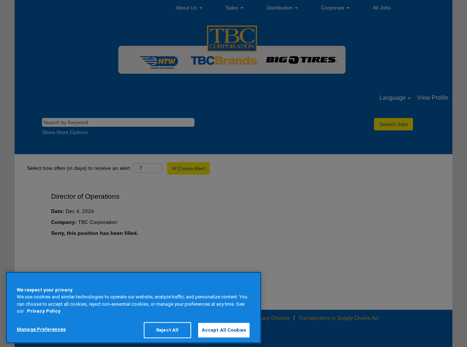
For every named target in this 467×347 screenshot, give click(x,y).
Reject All (167, 330)
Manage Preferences (41, 329)
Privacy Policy (44, 311)
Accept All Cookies (224, 330)
